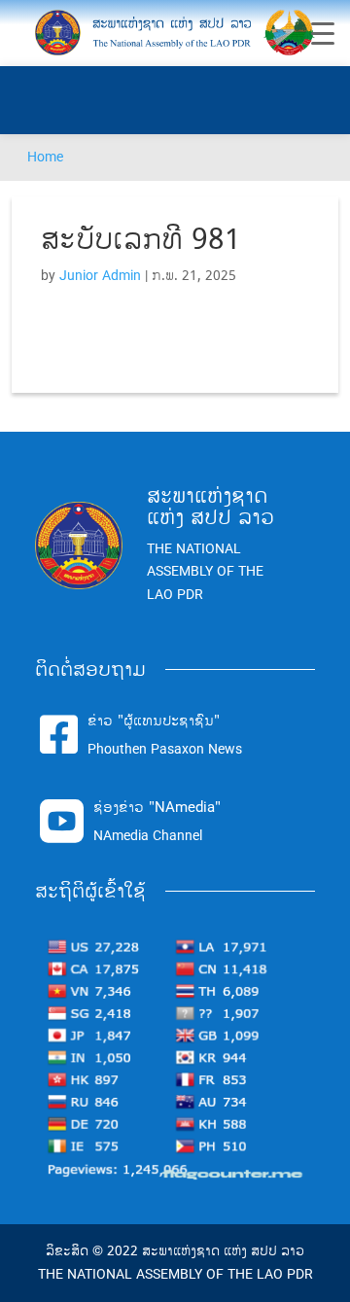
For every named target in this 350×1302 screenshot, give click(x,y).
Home (45, 157)
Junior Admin (100, 275)
